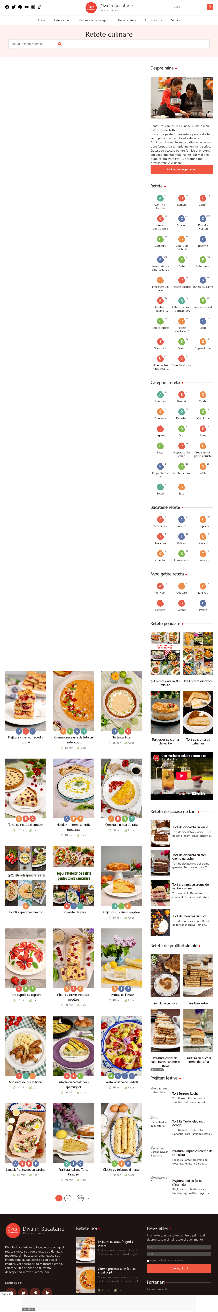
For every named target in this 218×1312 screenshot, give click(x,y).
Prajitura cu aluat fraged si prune (115, 1243)
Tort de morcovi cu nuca (189, 916)
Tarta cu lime (121, 737)
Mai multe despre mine (181, 169)
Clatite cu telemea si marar (121, 1170)
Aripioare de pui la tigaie (26, 1082)
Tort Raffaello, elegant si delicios (188, 1123)
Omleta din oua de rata (121, 825)
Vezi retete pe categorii (94, 20)
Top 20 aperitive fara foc (25, 912)
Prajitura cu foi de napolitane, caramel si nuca (165, 1061)
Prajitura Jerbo (198, 1003)
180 (80, 1198)
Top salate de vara (73, 912)
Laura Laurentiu (158, 1289)
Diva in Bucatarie (116, 5)
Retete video (62, 20)
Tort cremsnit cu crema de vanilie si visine (190, 886)
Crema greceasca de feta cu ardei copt (117, 1270)
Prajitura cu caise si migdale (121, 912)
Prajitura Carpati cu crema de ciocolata (192, 1153)
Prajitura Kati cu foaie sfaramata (187, 1182)
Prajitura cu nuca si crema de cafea (198, 1060)
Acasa (41, 20)
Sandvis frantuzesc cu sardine (25, 1170)
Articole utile (153, 20)
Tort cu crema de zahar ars (198, 741)
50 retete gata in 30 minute (165, 683)
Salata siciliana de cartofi (121, 1082)
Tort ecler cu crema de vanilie (165, 741)
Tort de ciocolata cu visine (190, 827)
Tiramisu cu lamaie (121, 995)
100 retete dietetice (198, 681)
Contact (175, 20)
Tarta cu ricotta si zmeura (25, 825)
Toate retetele (127, 20)
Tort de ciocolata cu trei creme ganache (189, 857)
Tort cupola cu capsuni (25, 995)
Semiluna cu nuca (165, 1003)
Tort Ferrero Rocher (186, 1093)
